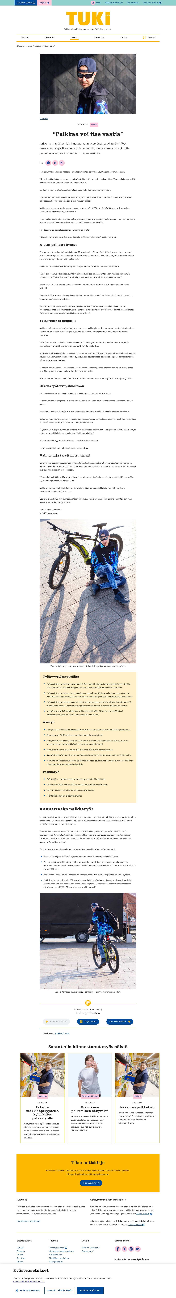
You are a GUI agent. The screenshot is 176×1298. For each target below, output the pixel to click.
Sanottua (99, 37)
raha (67, 1033)
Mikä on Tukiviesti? (114, 2)
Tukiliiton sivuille (152, 2)
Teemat (151, 37)
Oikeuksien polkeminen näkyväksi (89, 1109)
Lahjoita (45, 3)
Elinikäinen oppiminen (59, 1258)
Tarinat (74, 37)
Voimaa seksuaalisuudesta (61, 1251)
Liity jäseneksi (136, 1224)
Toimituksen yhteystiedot (28, 1221)
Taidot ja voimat (58, 1248)
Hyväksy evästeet (90, 1290)
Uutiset (25, 37)
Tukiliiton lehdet (27, 3)
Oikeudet (49, 37)
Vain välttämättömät (59, 1290)
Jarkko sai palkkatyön (137, 1107)
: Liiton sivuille (144, 1213)
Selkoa (123, 37)
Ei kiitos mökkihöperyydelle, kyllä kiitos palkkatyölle (42, 1112)
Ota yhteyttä (132, 2)
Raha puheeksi (56, 1261)
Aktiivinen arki (55, 1254)
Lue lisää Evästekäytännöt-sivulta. (29, 1281)
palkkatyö (59, 1033)
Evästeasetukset (30, 1290)
